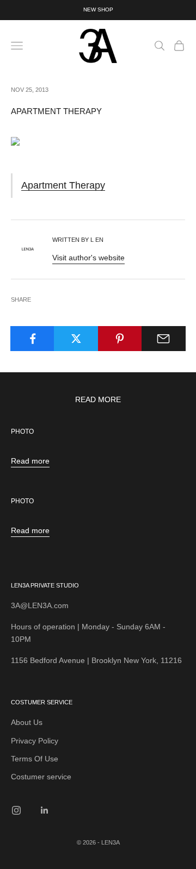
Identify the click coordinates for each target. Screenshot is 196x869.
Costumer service (41, 776)
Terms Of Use (34, 758)
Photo (22, 431)
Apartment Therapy (63, 185)
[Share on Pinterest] (120, 339)
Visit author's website (88, 257)
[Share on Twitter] (75, 339)
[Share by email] (163, 339)
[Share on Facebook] (32, 339)
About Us (26, 722)
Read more (30, 461)
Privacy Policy (34, 740)
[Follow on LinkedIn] (44, 810)
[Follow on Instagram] (16, 810)
